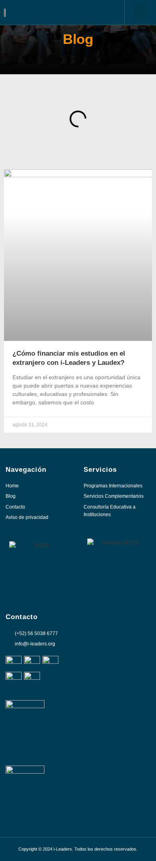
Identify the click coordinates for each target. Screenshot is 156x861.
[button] (140, 12)
